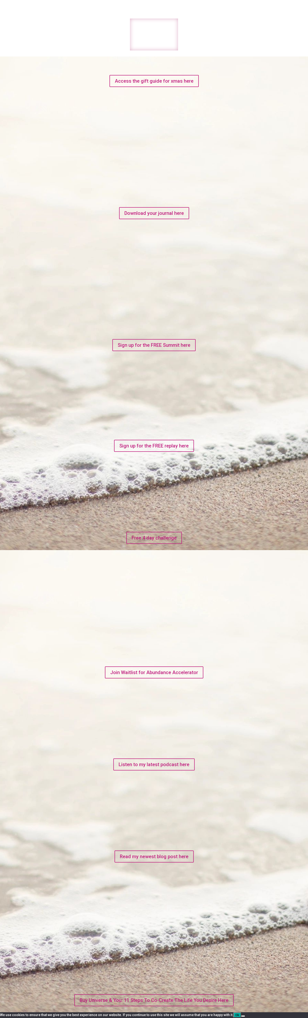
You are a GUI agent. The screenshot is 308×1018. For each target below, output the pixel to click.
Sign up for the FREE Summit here (154, 345)
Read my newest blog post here (154, 856)
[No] (243, 1016)
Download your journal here (154, 213)
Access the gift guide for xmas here (154, 81)
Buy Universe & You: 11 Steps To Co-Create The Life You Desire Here (154, 1000)
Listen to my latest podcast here (154, 764)
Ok (237, 1015)
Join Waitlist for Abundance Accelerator (154, 672)
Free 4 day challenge (154, 538)
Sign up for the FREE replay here (154, 446)
